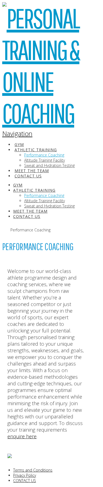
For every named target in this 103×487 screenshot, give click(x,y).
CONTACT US (24, 480)
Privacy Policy (24, 475)
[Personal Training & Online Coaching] (45, 114)
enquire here (22, 436)
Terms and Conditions (32, 470)
